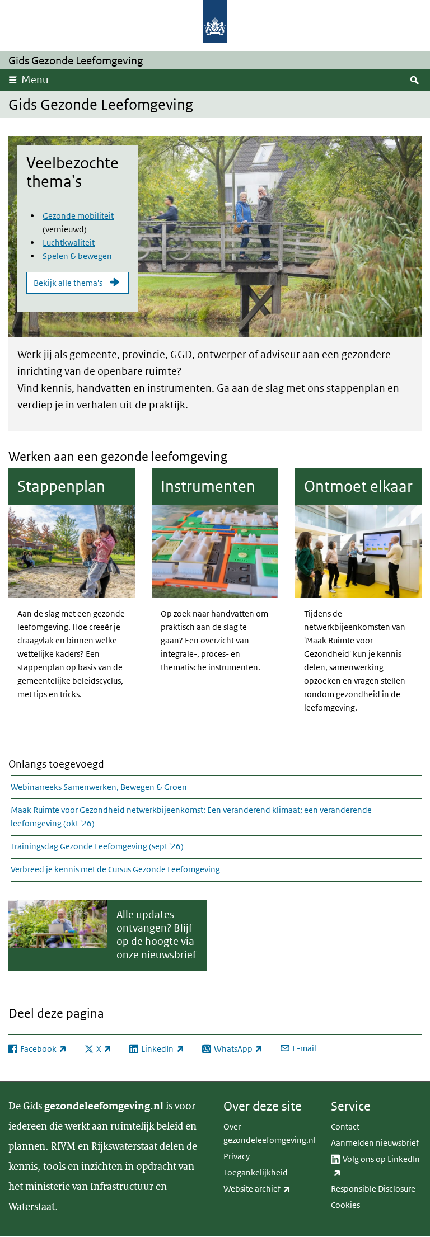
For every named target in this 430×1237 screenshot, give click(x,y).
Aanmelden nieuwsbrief (375, 1142)
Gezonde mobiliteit (78, 215)
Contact (345, 1126)
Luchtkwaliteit (69, 242)
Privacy (236, 1156)
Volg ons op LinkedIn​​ (380, 1165)
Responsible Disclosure (373, 1188)
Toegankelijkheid (255, 1172)
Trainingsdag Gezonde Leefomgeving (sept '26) (97, 846)
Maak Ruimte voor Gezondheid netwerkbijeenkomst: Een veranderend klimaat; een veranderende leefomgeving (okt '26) (191, 817)
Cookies (345, 1205)
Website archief (268, 1188)
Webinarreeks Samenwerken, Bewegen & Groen (99, 787)
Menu (35, 79)
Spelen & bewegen (77, 256)
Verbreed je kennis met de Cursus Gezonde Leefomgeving (115, 869)
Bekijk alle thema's (68, 282)
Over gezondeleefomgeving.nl (268, 1133)
